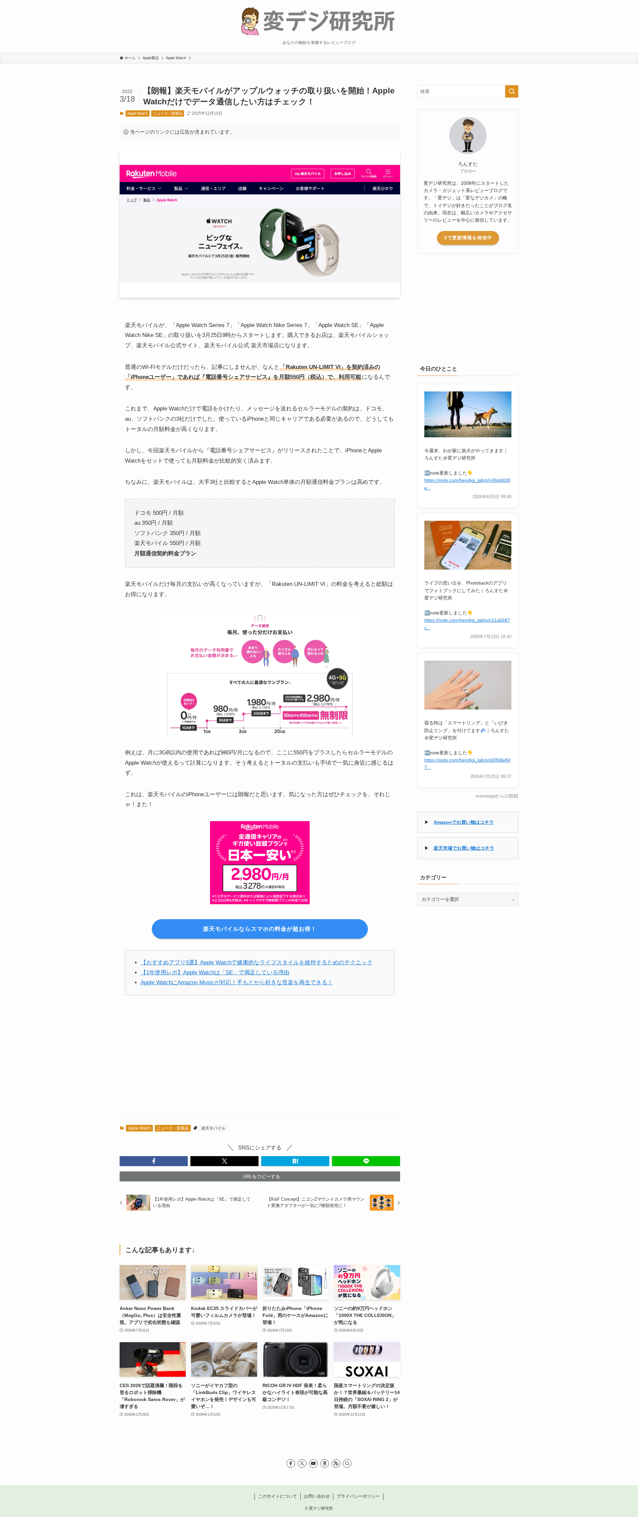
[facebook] (290, 1463)
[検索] (347, 1463)
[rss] (336, 1463)
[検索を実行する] (511, 91)
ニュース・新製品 (167, 113)
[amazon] (324, 1463)
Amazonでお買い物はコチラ (464, 822)
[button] (154, 1161)
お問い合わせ (317, 1496)
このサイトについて (277, 1496)
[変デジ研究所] (319, 20)
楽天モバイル (213, 1128)
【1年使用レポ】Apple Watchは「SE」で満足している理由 (215, 972)
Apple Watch (137, 113)
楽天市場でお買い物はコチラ (464, 848)
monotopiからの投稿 (497, 796)
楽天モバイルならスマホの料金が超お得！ (260, 929)
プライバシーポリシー (358, 1496)
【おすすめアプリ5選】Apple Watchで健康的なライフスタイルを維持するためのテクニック (256, 962)
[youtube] (313, 1463)
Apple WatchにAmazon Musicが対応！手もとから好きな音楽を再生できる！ (237, 982)
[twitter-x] (302, 1463)
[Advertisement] (260, 1059)
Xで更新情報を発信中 (468, 237)
